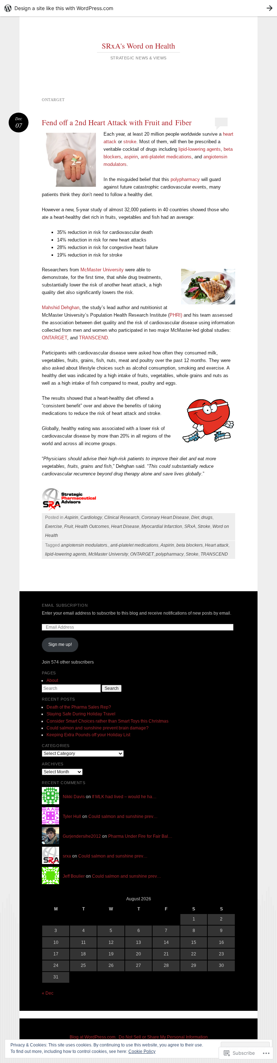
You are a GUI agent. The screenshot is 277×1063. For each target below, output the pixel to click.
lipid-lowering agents (200, 149)
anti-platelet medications (166, 156)
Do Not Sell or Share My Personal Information (163, 1037)
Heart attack (216, 545)
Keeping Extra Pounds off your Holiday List (88, 734)
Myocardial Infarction (161, 526)
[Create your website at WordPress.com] (138, 8)
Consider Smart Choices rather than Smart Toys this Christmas (107, 721)
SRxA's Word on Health (138, 46)
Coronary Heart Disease (165, 517)
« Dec (47, 993)
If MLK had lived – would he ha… (124, 796)
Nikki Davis (74, 796)
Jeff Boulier (74, 876)
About (52, 680)
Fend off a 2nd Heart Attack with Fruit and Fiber (117, 122)
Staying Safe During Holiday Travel (81, 713)
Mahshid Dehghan (60, 307)
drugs (206, 517)
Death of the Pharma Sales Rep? (79, 707)
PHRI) (176, 315)
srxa (67, 856)
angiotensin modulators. (84, 545)
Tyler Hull (72, 816)
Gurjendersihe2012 (82, 836)
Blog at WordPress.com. (93, 1037)
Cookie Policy (141, 1051)
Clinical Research (121, 517)
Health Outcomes (92, 526)
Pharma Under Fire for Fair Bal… (140, 836)
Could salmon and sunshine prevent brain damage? (98, 727)
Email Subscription (65, 605)
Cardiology (91, 517)
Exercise (53, 526)
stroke (129, 141)
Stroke (204, 526)
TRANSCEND (93, 337)
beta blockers (189, 545)
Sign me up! (60, 644)
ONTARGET (54, 337)
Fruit (68, 526)
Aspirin (71, 517)
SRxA (189, 526)
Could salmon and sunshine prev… (123, 816)
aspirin (131, 156)
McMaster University (102, 269)
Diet (195, 517)
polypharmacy (185, 179)
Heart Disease (125, 526)
